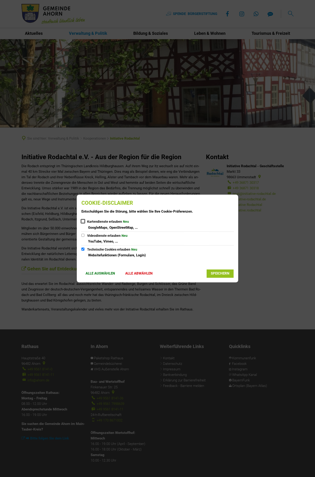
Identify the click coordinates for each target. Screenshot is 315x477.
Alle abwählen (139, 273)
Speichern (220, 273)
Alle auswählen (100, 273)
